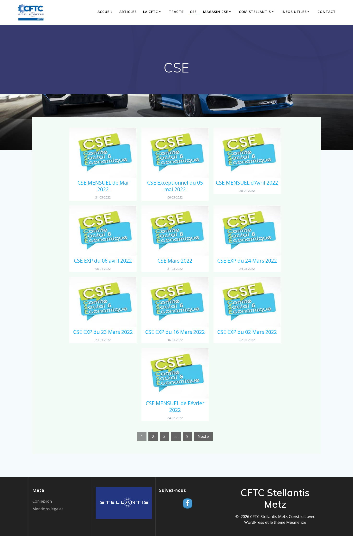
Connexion (42, 501)
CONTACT (326, 11)
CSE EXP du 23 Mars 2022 (103, 332)
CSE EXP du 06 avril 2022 (103, 260)
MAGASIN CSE (215, 11)
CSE (193, 11)
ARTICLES (128, 11)
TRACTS (176, 11)
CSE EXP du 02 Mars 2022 (247, 332)
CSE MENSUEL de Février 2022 (175, 406)
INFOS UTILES (294, 11)
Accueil (105, 11)
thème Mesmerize (290, 522)
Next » (203, 436)
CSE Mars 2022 (175, 260)
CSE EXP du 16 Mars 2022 (175, 332)
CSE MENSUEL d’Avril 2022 (247, 182)
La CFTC (150, 11)
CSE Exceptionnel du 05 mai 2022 (175, 186)
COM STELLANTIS (255, 11)
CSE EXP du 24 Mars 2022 (247, 260)
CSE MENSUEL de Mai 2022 (103, 186)
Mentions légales (47, 509)
